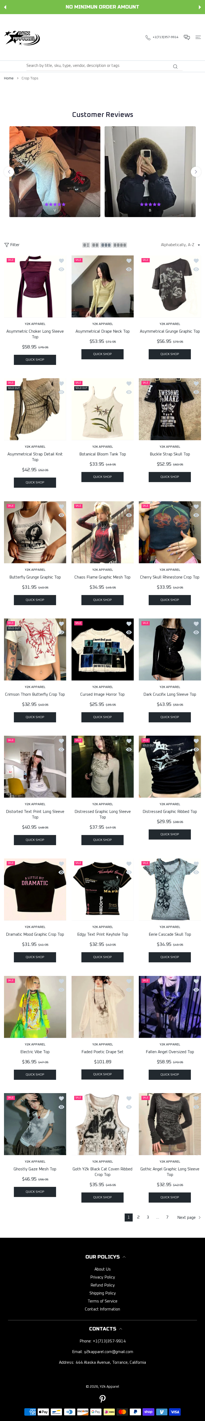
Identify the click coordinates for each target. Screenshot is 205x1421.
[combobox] (104, 66)
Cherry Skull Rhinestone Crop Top (170, 577)
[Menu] (198, 37)
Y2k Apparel (109, 1387)
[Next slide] (196, 172)
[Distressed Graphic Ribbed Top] (170, 767)
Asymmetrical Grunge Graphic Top (170, 331)
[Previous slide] (9, 172)
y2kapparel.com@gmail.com (108, 1352)
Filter (14, 245)
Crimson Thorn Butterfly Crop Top (35, 695)
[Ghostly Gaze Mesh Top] (35, 1124)
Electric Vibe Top (35, 1052)
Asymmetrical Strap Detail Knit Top (35, 457)
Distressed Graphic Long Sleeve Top (102, 814)
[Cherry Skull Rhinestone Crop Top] (170, 532)
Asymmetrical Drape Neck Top (103, 331)
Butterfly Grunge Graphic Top (35, 577)
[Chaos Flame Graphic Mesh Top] (103, 532)
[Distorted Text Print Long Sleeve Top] (35, 767)
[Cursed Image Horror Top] (103, 649)
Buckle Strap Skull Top (170, 454)
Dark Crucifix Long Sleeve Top (170, 695)
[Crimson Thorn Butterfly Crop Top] (35, 649)
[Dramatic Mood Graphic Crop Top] (35, 889)
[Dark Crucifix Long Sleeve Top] (170, 649)
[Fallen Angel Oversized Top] (170, 1007)
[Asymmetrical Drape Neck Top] (103, 286)
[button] (5, 7)
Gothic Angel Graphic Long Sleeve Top (169, 1172)
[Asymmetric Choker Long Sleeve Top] (35, 286)
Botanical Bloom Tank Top (102, 454)
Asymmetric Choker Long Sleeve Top (35, 334)
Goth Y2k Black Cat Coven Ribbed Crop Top (102, 1172)
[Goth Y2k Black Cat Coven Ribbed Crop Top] (103, 1124)
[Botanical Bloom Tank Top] (103, 409)
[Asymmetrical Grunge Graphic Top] (170, 286)
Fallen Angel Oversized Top (170, 1052)
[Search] (175, 66)
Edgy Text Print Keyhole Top (102, 935)
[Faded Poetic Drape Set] (103, 1007)
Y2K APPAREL (35, 324)
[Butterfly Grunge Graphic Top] (35, 532)
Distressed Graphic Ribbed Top (170, 812)
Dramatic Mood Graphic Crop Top (35, 935)
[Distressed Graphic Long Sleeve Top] (103, 767)
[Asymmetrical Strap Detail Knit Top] (35, 409)
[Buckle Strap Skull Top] (170, 409)
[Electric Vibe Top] (35, 1007)
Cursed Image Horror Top (102, 695)
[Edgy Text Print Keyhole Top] (103, 889)
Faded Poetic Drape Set (102, 1052)
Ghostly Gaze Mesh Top (35, 1169)
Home (9, 78)
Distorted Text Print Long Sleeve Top (35, 814)
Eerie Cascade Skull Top (170, 935)
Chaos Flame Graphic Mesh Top (102, 577)
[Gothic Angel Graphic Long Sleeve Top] (170, 1124)
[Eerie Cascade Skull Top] (170, 889)
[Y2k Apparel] (23, 37)
